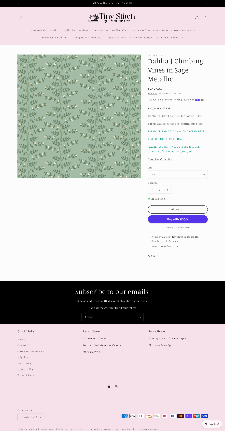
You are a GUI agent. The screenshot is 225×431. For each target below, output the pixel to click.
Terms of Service (26, 375)
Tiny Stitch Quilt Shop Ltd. (36, 429)
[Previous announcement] (18, 3)
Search (21, 339)
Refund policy (77, 429)
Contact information (149, 429)
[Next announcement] (206, 3)
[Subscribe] (139, 317)
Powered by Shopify (58, 429)
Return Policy (25, 363)
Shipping (152, 93)
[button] (21, 17)
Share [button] (154, 255)
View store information (165, 246)
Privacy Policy (25, 369)
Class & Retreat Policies (30, 351)
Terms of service (110, 429)
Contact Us (23, 345)
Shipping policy (129, 429)
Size (150, 167)
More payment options (178, 227)
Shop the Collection (160, 159)
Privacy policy (93, 429)
